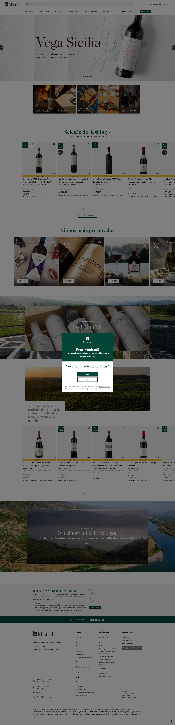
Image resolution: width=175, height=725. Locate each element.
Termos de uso (104, 387)
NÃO (87, 379)
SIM (87, 374)
